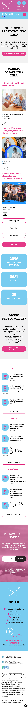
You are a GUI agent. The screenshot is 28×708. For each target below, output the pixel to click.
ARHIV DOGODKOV (14, 462)
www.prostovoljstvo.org (16, 673)
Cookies (19, 702)
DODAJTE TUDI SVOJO (13, 337)
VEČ (5, 123)
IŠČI (24, 6)
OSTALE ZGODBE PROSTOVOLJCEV (14, 349)
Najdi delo (14, 244)
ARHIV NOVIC (14, 411)
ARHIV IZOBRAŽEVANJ (14, 515)
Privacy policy (12, 702)
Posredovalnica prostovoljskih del (14, 54)
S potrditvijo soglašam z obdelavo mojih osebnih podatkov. (15, 571)
